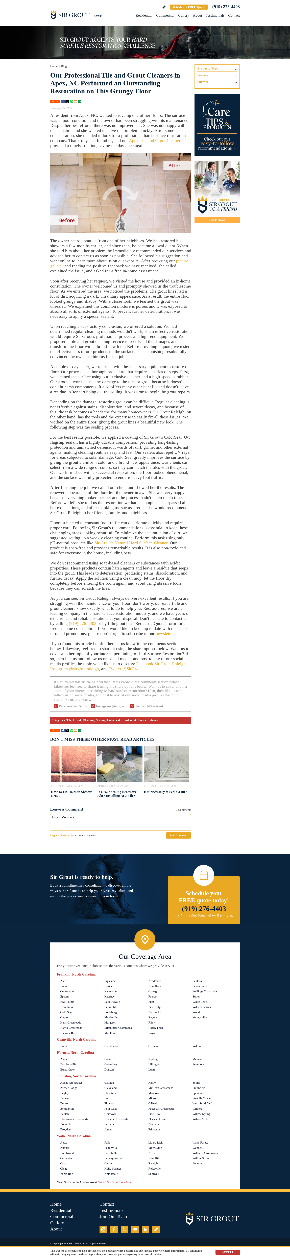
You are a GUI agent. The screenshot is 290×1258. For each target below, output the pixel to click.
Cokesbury (110, 1064)
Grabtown (110, 1113)
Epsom (64, 996)
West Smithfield (202, 1103)
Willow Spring (201, 1113)
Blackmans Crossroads (74, 1119)
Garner (108, 1163)
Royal (152, 1033)
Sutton (196, 996)
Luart (151, 1069)
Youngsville (199, 1017)
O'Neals (153, 1103)
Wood (196, 1012)
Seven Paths (199, 986)
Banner (64, 1098)
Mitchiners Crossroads (118, 1027)
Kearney (109, 996)
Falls (107, 1142)
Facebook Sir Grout (73, 706)
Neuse (152, 1153)
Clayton (109, 1082)
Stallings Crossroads (204, 991)
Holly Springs (112, 1168)
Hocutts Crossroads (116, 1119)
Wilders (197, 1108)
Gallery (183, 15)
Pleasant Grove (157, 1119)
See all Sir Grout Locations (114, 1182)
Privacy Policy (151, 1250)
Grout (77, 720)
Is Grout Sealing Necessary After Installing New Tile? (116, 793)
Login (53, 835)
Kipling (153, 1059)
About (197, 15)
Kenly (152, 1082)
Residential (144, 15)
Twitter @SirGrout (125, 668)
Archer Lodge (68, 1087)
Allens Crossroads (71, 1082)
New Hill (154, 1158)
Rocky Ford (155, 1027)
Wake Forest (200, 1142)
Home (54, 66)
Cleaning (88, 720)
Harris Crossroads (71, 1027)
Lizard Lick (155, 1142)
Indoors (153, 720)
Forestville (110, 1153)
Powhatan (154, 1124)
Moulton (109, 1033)
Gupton (64, 1017)
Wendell (197, 1147)
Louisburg (110, 1012)
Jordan (108, 1129)
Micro (152, 1098)
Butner (64, 1046)
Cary (63, 1163)
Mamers (197, 1059)
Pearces (153, 996)
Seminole (198, 1064)
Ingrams (109, 1124)
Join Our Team (113, 1216)
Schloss (197, 981)
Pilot (151, 1001)
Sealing (100, 720)
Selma (196, 1082)
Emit (107, 1098)
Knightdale (111, 1173)
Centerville (67, 991)
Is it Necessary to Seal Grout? (165, 792)
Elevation (110, 1093)
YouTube (135, 1229)
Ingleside (109, 981)
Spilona (197, 1093)
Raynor (152, 1017)
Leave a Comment (66, 809)
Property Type (207, 68)
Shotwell (153, 1173)
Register (65, 835)
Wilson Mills (200, 1119)
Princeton (154, 1129)
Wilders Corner (201, 1007)
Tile (68, 720)
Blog (64, 66)
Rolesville (154, 1168)
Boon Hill (66, 1124)
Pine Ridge (155, 1007)
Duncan (109, 1069)
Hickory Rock (68, 1033)
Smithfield (198, 1087)
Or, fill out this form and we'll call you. (204, 916)
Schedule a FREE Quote (189, 7)
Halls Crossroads (70, 1022)
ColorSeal (113, 720)
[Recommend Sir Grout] (217, 192)
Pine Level (154, 1113)
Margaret (109, 1022)
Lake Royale (112, 1001)
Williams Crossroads (205, 1153)
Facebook (63, 101)
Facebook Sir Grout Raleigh (161, 663)
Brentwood (67, 1153)
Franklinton (67, 1007)
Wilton (196, 1046)
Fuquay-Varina (113, 1158)
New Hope (154, 986)
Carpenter (66, 1158)
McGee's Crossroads (160, 1087)
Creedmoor (111, 1046)
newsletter (165, 633)
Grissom (153, 1046)
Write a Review (164, 7)
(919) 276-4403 (226, 6)
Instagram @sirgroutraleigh (74, 668)
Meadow (153, 1093)
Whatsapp (71, 101)
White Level (200, 1001)
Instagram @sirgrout (111, 706)
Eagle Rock (67, 1173)
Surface (202, 82)
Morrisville (155, 1147)
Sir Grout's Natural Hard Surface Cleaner (130, 542)
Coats (107, 1059)
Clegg (63, 1168)
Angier (64, 1059)
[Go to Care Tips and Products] (217, 125)
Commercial (165, 15)
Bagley (64, 1093)
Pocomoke (154, 1012)
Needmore (154, 981)
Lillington (154, 1064)
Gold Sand (66, 1012)
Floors (142, 720)
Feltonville (110, 1147)
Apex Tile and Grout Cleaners (155, 140)
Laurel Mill (111, 1007)
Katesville (110, 991)
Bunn (63, 986)
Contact (234, 15)
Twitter (67, 101)
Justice (108, 986)
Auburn (64, 1147)
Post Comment (178, 835)
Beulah (64, 1113)
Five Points (67, 1001)
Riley (151, 1022)
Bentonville (67, 1108)
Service (202, 75)
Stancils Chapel (201, 1098)
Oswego (153, 991)
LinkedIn (145, 1229)
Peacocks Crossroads (161, 1108)
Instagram (103, 1229)
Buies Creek (67, 1069)
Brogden (65, 1129)
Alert (63, 981)
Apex (63, 1142)
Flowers (109, 1103)
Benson (64, 1103)
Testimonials (215, 15)
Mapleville (110, 1017)
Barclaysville (68, 1064)
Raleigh (153, 1163)
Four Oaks (110, 1108)
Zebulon (197, 1163)
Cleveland (110, 1087)
